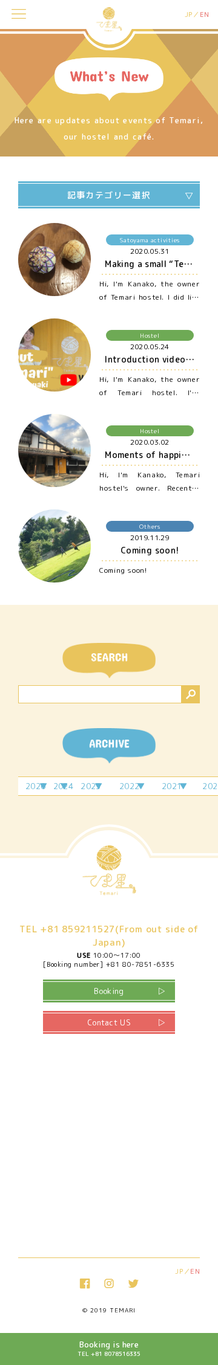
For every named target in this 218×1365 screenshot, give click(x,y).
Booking (109, 991)
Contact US (109, 1022)
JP (189, 14)
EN (205, 14)
